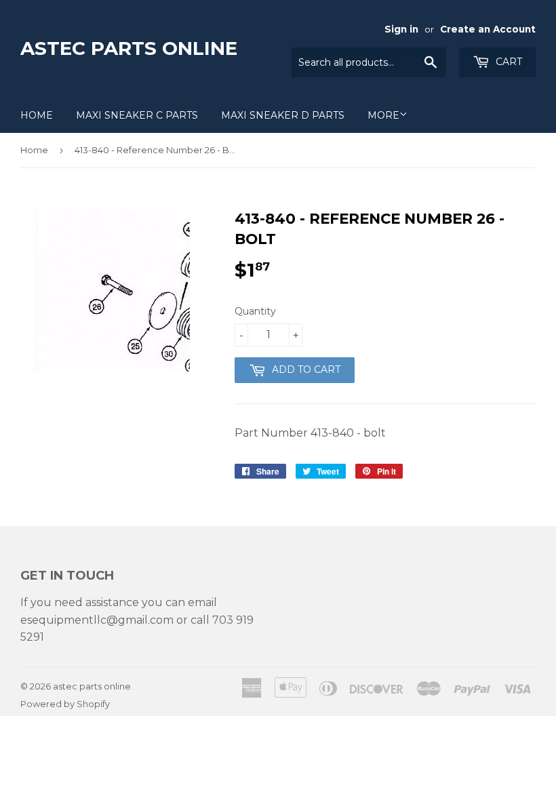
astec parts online (128, 48)
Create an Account (488, 29)
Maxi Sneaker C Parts (137, 115)
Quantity (255, 311)
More (383, 115)
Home (36, 115)
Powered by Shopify (65, 703)
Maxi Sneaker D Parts (282, 115)
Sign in (401, 29)
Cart (507, 62)
